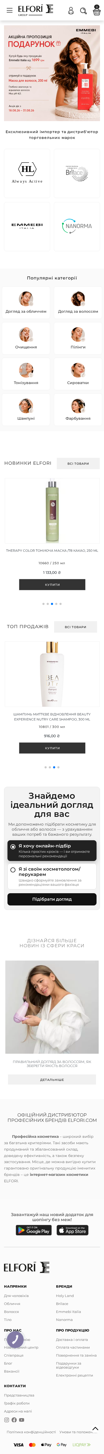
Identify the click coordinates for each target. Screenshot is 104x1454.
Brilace (62, 1303)
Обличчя (12, 1303)
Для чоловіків (16, 1296)
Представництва (19, 1395)
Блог (8, 1363)
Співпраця (13, 1355)
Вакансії (11, 1371)
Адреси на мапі (18, 1411)
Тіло (7, 1319)
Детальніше (52, 1080)
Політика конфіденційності (31, 1432)
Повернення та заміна (76, 1355)
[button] (43, 604)
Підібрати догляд (52, 899)
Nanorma (64, 1319)
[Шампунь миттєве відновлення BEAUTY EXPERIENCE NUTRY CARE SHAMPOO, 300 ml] (52, 701)
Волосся (11, 1311)
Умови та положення (78, 1432)
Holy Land (65, 1296)
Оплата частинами (73, 1347)
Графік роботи (17, 1403)
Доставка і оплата (72, 1339)
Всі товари (78, 464)
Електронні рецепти (74, 1375)
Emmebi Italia (68, 1311)
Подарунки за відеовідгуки (68, 1365)
